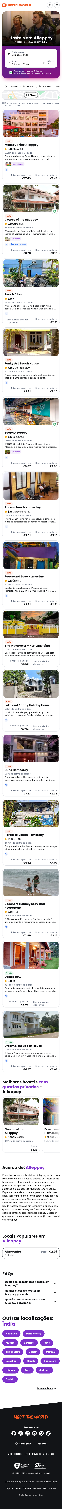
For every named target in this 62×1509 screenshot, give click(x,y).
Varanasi (29, 1342)
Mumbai (51, 1351)
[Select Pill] (50, 5)
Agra (27, 1370)
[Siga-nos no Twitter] (20, 1433)
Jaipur (33, 1351)
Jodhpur (44, 1370)
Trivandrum (13, 1351)
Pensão (9, 973)
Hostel (9, 141)
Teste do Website (32, 1488)
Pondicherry (33, 1333)
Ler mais (17, 105)
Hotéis (27, 1454)
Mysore (10, 1342)
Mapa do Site (49, 1488)
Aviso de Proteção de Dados (19, 1481)
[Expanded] (6, 86)
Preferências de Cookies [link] (31, 1495)
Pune (47, 1342)
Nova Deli (11, 1333)
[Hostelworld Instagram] (27, 1433)
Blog (10, 1454)
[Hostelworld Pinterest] (41, 1433)
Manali (31, 1361)
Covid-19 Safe (19, 244)
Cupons (9, 1488)
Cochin (10, 1379)
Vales (18, 1488)
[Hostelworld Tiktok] (48, 1433)
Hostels (18, 1454)
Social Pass (48, 1454)
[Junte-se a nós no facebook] (13, 1433)
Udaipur (10, 1370)
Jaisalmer (11, 1361)
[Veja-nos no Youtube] (34, 1433)
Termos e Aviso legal (46, 1481)
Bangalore (50, 1361)
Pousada (36, 1454)
